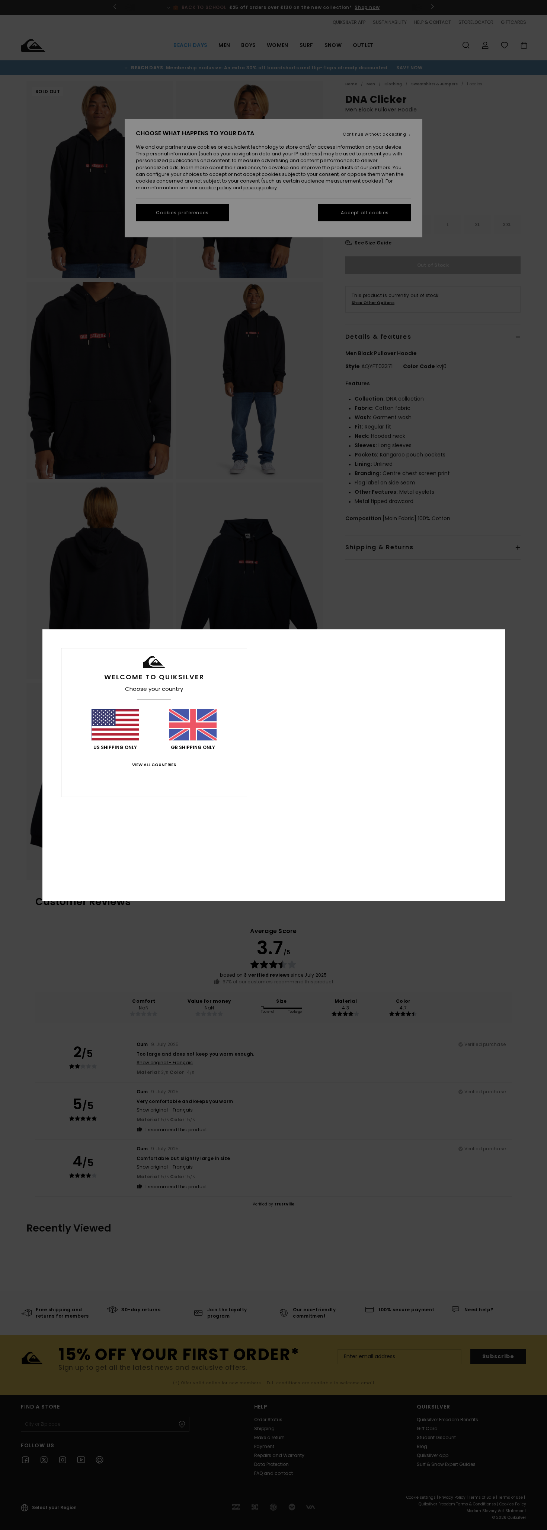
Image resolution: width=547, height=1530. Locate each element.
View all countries (154, 765)
